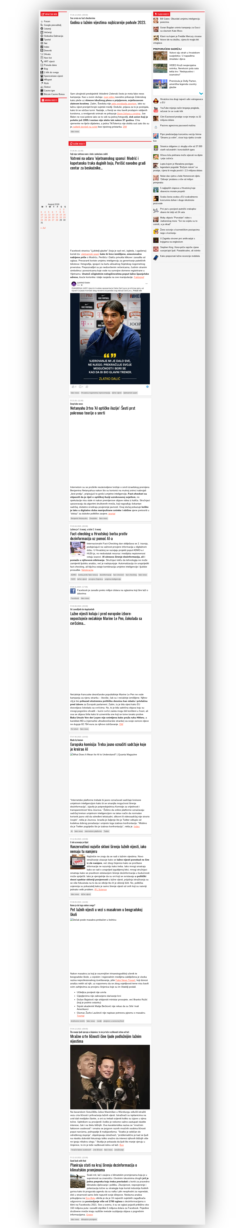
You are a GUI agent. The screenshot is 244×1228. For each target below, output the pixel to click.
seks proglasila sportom (123, 103)
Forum (47, 21)
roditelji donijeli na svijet (84, 126)
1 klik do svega (51, 72)
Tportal (47, 39)
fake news (75, 132)
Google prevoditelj (52, 25)
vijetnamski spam (130, 393)
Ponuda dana (50, 65)
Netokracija (87, 570)
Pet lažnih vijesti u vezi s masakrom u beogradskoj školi (106, 911)
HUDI (73, 579)
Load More (179, 267)
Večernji (48, 32)
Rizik (46, 83)
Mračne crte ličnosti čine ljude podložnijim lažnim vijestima (105, 1038)
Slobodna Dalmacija (53, 36)
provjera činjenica (96, 579)
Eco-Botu (90, 1198)
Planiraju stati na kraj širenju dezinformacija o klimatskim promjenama (103, 1167)
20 (53, 217)
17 (42, 217)
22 (61, 217)
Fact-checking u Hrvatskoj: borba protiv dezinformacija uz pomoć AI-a (98, 535)
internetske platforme (93, 831)
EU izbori (74, 729)
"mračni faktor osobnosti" (81, 1150)
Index (46, 47)
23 (64, 217)
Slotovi (47, 87)
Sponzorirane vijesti (53, 76)
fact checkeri (118, 575)
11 (45, 215)
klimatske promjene (89, 1219)
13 (53, 215)
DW (125, 126)
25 (45, 220)
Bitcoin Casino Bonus (54, 94)
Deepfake (93, 518)
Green (89, 1214)
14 (57, 215)
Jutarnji (47, 28)
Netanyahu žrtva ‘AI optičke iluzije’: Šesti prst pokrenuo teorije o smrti (102, 410)
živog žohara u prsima (128, 113)
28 (57, 220)
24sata (47, 54)
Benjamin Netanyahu (79, 518)
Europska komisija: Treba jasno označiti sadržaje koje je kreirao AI (108, 746)
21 (57, 217)
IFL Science (100, 889)
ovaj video (109, 97)
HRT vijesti (49, 61)
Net (45, 43)
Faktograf (139, 277)
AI (72, 831)
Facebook (75, 598)
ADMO (73, 575)
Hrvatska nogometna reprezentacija (95, 393)
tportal (111, 513)
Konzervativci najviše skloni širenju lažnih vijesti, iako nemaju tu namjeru (108, 848)
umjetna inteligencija (113, 579)
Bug (46, 69)
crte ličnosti (97, 1150)
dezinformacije (105, 575)
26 (49, 220)
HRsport (48, 79)
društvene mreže (78, 1021)
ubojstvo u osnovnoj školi (113, 1021)
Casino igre (49, 90)
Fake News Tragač (125, 980)
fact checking (131, 575)
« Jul (43, 228)
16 (64, 215)
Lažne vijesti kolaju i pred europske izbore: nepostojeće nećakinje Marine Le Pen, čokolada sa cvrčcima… (106, 618)
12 (49, 215)
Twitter (106, 831)
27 (53, 220)
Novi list (48, 58)
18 (45, 217)
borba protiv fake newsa (88, 575)
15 (61, 215)
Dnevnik (48, 50)
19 (49, 217)
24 (42, 220)
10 (42, 215)
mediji (99, 1021)
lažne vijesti (116, 393)
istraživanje (119, 1150)
